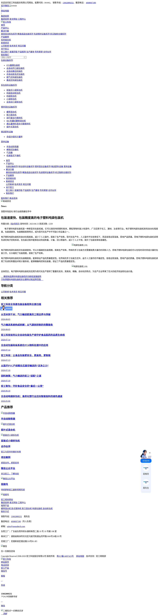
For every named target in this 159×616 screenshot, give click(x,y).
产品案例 (10, 175)
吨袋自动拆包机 (13, 93)
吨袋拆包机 (12, 96)
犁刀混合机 (12, 115)
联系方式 (5, 511)
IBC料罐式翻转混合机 (16, 121)
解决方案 (10, 169)
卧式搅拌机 (16, 508)
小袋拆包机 (12, 99)
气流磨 (10, 153)
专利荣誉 (39, 52)
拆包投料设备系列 (9, 85)
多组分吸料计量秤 (14, 137)
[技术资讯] (15, 224)
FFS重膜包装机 (13, 65)
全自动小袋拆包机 (14, 102)
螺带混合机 (12, 112)
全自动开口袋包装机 (15, 68)
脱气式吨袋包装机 (14, 77)
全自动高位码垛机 (14, 71)
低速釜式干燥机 (13, 156)
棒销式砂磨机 (13, 150)
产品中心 (10, 163)
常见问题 (22, 46)
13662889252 (68, 3)
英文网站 (13, 19)
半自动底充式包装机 (15, 74)
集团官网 (5, 19)
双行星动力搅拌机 (14, 118)
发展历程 (13, 52)
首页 (8, 160)
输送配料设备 (7, 132)
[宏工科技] (79, 21)
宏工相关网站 (7, 500)
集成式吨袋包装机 (14, 80)
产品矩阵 (22, 52)
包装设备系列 (7, 60)
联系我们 (10, 193)
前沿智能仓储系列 (58, 34)
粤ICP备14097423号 (65, 556)
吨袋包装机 (37, 508)
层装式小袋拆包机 (14, 90)
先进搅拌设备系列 (42, 34)
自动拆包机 (48, 508)
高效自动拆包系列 (9, 34)
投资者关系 (11, 178)
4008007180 (91, 3)
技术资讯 (13, 46)
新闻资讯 (10, 181)
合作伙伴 (47, 52)
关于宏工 (10, 187)
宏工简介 (5, 52)
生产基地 (30, 52)
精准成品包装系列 (25, 34)
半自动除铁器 (13, 147)
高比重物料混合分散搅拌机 (18, 124)
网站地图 (80, 556)
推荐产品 (5, 506)
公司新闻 (5, 46)
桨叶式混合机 (13, 127)
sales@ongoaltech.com (16, 526)
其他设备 (5, 142)
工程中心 (22, 19)
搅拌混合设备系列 (9, 107)
